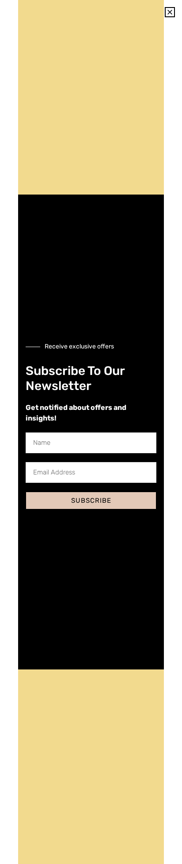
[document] (91, 432)
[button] (170, 12)
